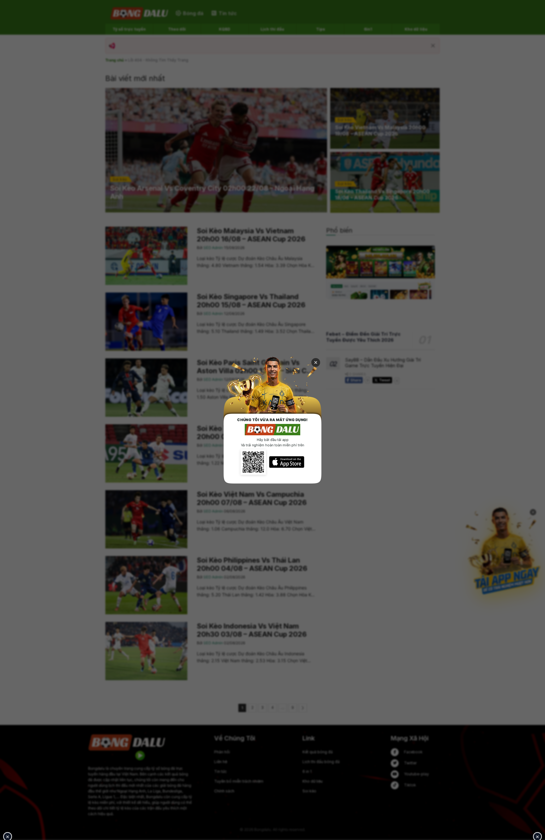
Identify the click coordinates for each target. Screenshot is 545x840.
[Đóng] (315, 362)
